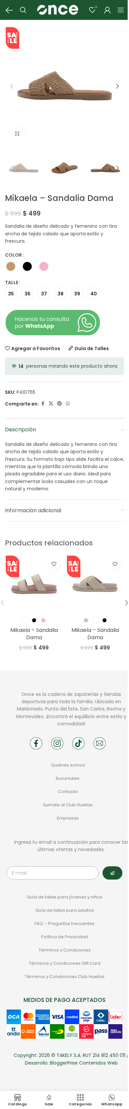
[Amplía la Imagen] (17, 133)
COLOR (13, 255)
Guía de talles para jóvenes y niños (64, 897)
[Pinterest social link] (59, 403)
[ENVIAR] (112, 873)
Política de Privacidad (64, 937)
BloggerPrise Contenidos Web (84, 1063)
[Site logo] (57, 9)
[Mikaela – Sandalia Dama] (34, 584)
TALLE (11, 282)
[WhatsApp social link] (68, 403)
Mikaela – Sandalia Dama (34, 633)
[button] (11, 86)
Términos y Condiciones (65, 950)
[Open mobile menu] (120, 10)
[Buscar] (23, 10)
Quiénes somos (68, 765)
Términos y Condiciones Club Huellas (65, 976)
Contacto (68, 791)
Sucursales (68, 778)
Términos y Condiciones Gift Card (65, 963)
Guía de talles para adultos (64, 910)
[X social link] (51, 403)
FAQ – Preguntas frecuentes (64, 923)
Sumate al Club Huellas (68, 805)
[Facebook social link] (43, 403)
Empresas (68, 818)
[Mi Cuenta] (107, 10)
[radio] (11, 266)
